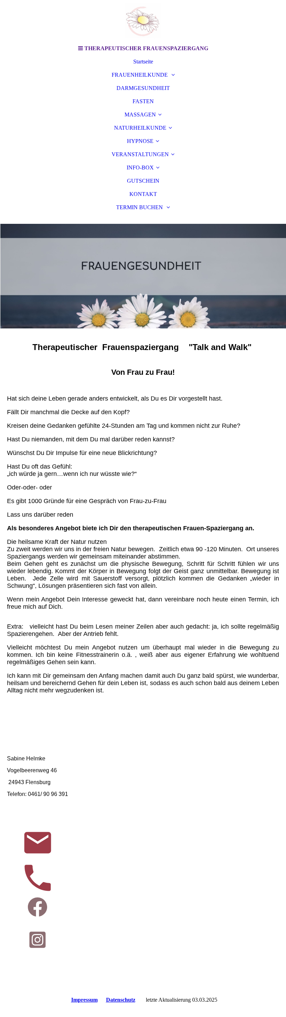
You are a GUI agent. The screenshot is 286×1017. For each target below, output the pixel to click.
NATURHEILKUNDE (140, 128)
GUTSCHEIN (143, 181)
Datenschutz (120, 1000)
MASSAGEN (140, 114)
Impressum (84, 1000)
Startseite (143, 61)
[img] (143, 20)
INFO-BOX (140, 167)
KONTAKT (143, 194)
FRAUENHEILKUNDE (140, 75)
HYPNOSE (140, 141)
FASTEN (143, 101)
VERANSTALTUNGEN (140, 154)
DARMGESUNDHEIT (143, 88)
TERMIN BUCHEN (140, 207)
